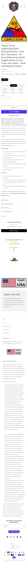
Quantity (3, 95)
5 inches (13, 89)
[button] (3, 6)
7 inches (5, 92)
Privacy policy (6, 332)
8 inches (13, 92)
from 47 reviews (13, 243)
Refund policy (6, 329)
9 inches (21, 92)
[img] (14, 242)
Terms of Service (7, 326)
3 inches (21, 85)
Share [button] (4, 216)
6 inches (21, 89)
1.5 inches (6, 86)
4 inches (5, 89)
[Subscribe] (23, 526)
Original (5, 79)
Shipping (2, 71)
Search (4, 322)
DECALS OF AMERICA (12, 560)
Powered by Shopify (19, 560)
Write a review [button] (14, 230)
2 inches (13, 85)
